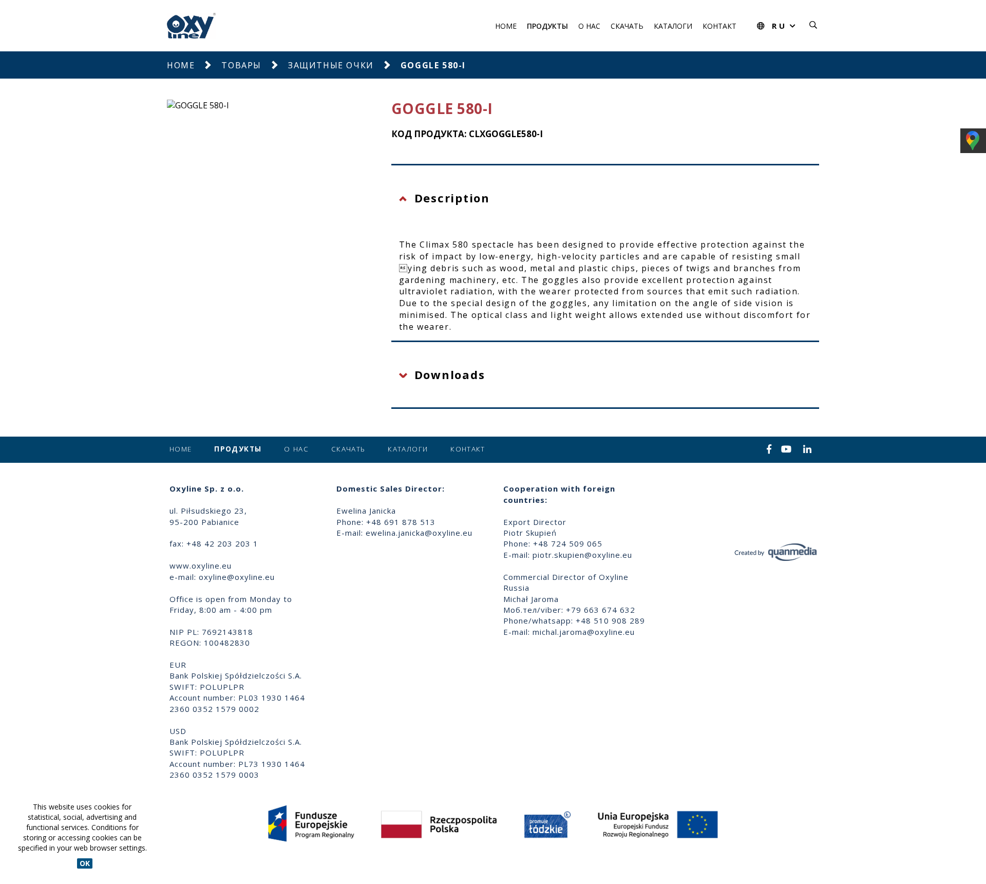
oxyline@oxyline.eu (237, 577)
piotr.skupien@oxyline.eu (582, 555)
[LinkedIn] (807, 450)
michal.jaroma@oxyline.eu (584, 632)
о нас (589, 26)
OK (85, 863)
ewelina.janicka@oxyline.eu (419, 533)
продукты (547, 26)
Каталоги (673, 26)
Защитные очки (331, 65)
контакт (719, 26)
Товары (241, 65)
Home (506, 26)
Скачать (627, 26)
